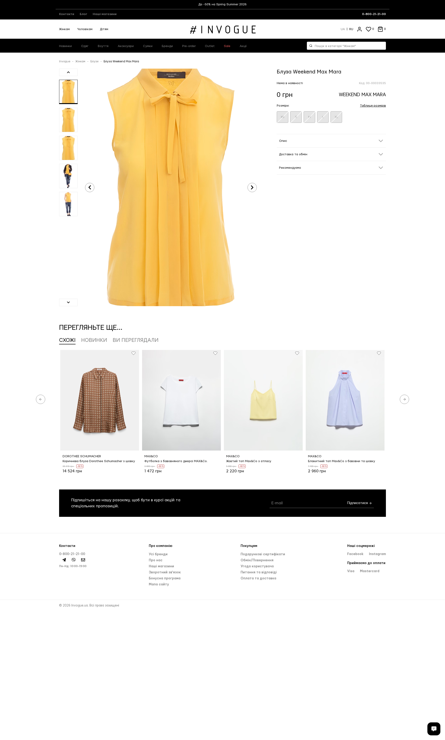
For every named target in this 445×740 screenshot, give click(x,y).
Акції (243, 46)
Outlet (210, 46)
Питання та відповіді (259, 572)
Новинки (65, 46)
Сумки (148, 46)
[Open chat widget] (433, 728)
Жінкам (64, 29)
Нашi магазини (161, 566)
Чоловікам (84, 29)
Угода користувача (257, 566)
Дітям (104, 29)
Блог (83, 14)
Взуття (103, 46)
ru (351, 29)
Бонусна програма (165, 578)
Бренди (167, 46)
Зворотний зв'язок (165, 572)
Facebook (355, 554)
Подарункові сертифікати (263, 554)
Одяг (85, 46)
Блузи (94, 61)
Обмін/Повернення (257, 560)
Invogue (64, 61)
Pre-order (189, 46)
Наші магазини (105, 14)
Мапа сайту (159, 584)
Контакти (66, 14)
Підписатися (358, 503)
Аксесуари (126, 46)
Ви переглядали (136, 340)
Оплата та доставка (258, 578)
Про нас (155, 560)
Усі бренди (158, 554)
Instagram (377, 554)
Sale (227, 46)
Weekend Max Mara (362, 94)
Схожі (67, 340)
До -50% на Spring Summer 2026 (222, 4)
